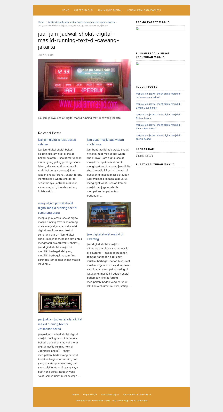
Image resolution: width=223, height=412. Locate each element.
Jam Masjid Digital (110, 10)
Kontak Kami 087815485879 (144, 10)
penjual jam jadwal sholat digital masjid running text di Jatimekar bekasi (60, 324)
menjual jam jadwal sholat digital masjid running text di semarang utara (57, 207)
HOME (65, 10)
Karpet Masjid (83, 10)
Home (41, 22)
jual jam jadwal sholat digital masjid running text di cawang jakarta (81, 22)
